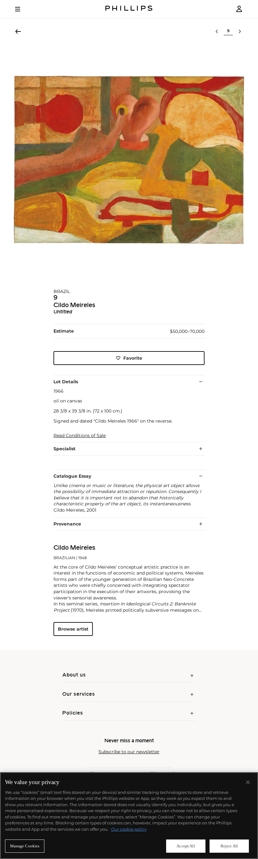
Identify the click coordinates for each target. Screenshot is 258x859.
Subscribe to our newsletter (129, 752)
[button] (129, 160)
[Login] (239, 9)
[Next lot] (239, 31)
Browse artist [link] (73, 629)
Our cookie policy (129, 829)
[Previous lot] (216, 31)
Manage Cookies (25, 846)
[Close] (248, 782)
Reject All (229, 846)
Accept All (186, 846)
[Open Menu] (22, 9)
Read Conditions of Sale (79, 435)
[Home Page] (129, 9)
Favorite (132, 358)
